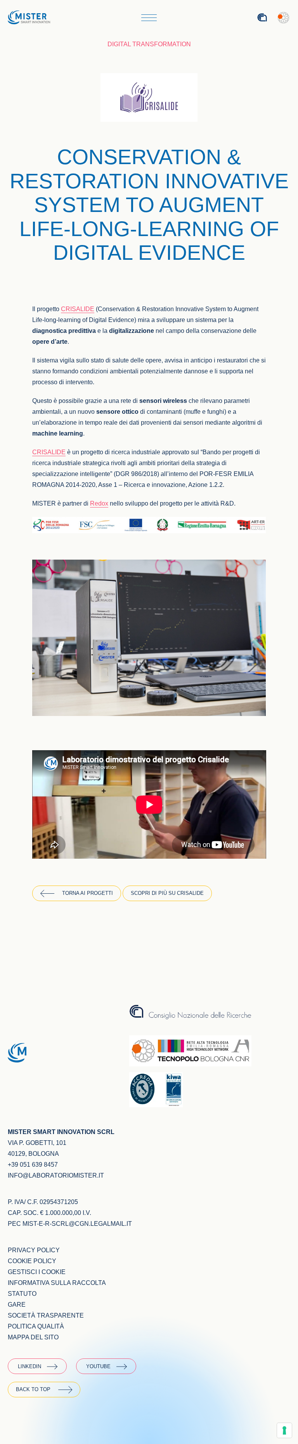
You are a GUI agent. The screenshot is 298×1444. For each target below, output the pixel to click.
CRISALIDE (49, 452)
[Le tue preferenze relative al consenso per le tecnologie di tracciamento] (284, 1430)
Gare (17, 1304)
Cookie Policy (32, 1261)
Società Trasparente (46, 1315)
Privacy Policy (34, 1250)
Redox (99, 503)
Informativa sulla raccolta (57, 1282)
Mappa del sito (33, 1337)
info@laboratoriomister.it (56, 1175)
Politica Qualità (36, 1326)
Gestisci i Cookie (37, 1272)
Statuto (22, 1293)
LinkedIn (29, 1366)
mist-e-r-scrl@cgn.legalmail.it (77, 1223)
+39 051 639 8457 (33, 1164)
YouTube (98, 1366)
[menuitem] (240, 18)
